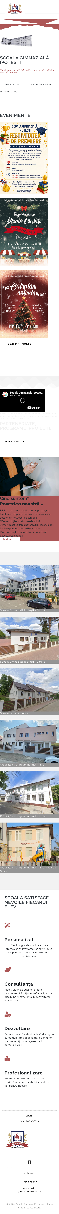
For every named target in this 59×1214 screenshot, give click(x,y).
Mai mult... (10, 539)
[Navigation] (41, 6)
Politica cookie (29, 1121)
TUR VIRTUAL (12, 84)
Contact (29, 1173)
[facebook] (29, 1162)
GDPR (29, 1116)
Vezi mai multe (20, 343)
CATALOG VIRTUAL (42, 84)
